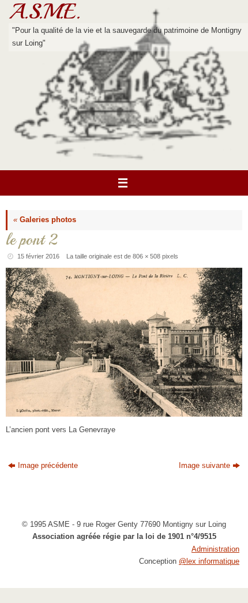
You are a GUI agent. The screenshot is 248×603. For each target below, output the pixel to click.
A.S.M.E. (44, 11)
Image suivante (204, 466)
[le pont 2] (124, 342)
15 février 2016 (38, 256)
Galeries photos (44, 220)
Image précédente (48, 466)
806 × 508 (146, 256)
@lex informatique (209, 561)
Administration (215, 549)
